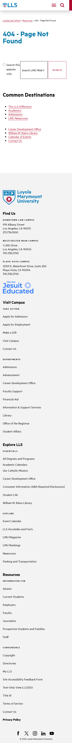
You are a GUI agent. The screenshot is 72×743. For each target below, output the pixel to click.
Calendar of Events (19, 137)
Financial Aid (11, 399)
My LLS (7, 671)
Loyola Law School (11, 20)
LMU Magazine (12, 537)
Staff (6, 637)
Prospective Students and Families (24, 629)
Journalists (9, 621)
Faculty (7, 613)
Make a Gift (10, 332)
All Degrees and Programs (19, 458)
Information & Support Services (22, 407)
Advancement (11, 375)
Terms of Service (13, 703)
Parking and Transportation (20, 561)
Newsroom (9, 553)
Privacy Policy (12, 719)
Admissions (15, 114)
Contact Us (15, 140)
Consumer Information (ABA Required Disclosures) (34, 486)
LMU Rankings (11, 545)
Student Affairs (12, 431)
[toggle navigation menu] (54, 5)
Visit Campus (11, 340)
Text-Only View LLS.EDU (18, 687)
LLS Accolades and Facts (18, 529)
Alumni (7, 588)
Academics (14, 110)
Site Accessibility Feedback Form (23, 679)
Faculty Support (12, 391)
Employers (9, 605)
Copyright (9, 655)
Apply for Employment (16, 324)
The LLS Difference (20, 106)
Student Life (10, 495)
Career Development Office (24, 129)
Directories (9, 663)
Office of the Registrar (16, 423)
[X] (26, 733)
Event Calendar (12, 521)
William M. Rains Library (23, 133)
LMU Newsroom (18, 118)
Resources (28, 20)
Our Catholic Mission (15, 470)
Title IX (7, 695)
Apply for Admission (15, 316)
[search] (62, 5)
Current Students (13, 596)
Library (7, 415)
